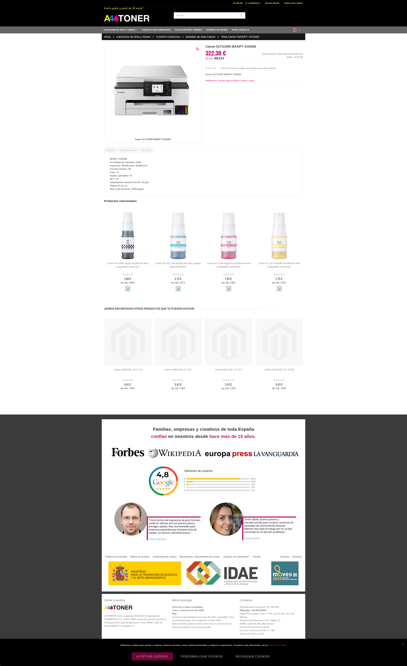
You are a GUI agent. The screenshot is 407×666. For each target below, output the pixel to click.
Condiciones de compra (164, 556)
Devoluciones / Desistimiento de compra (200, 556)
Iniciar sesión (272, 3)
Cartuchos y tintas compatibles (187, 607)
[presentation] (110, 149)
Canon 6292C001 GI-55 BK (279, 369)
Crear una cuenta (293, 3)
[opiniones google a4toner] (203, 458)
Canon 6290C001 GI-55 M (128, 369)
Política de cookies (277, 645)
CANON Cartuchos (168, 36)
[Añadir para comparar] (127, 288)
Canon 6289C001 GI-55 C (178, 369)
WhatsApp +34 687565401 (253, 610)
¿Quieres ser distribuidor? (236, 556)
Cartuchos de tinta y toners (133, 36)
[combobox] (209, 15)
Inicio (107, 36)
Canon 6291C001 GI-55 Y (229, 369)
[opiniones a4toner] (156, 540)
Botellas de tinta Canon (200, 36)
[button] (197, 51)
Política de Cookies (139, 556)
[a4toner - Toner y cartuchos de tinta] (126, 18)
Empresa (297, 556)
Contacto (284, 556)
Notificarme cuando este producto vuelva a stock (230, 80)
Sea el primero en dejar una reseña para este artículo (248, 68)
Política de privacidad (116, 556)
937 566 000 (238, 3)
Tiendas (257, 556)
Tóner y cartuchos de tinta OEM (188, 610)
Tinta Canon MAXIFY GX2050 (240, 36)
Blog (174, 613)
